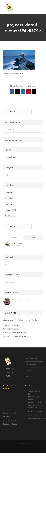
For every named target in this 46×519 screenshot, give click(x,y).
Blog (6, 175)
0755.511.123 (32, 415)
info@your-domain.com (17, 333)
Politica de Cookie (10, 424)
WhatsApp (9, 369)
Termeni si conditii (10, 413)
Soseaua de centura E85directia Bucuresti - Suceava (35, 395)
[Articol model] (7, 244)
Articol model (9, 130)
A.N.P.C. (29, 376)
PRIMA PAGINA (31, 358)
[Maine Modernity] (14, 301)
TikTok (8, 376)
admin (7, 74)
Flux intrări (8, 204)
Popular (13, 238)
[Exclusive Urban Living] (22, 301)
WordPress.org (9, 216)
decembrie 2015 (10, 157)
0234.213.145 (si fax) (35, 411)
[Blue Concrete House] (30, 301)
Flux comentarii (10, 210)
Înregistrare (8, 192)
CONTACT (29, 370)
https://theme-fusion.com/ (20, 336)
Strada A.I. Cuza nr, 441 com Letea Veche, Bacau (35, 405)
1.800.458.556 (14, 325)
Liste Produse (31, 364)
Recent (33, 238)
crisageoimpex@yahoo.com (35, 419)
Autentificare (9, 198)
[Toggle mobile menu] (42, 6)
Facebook (9, 372)
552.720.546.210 (13, 329)
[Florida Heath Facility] (7, 301)
